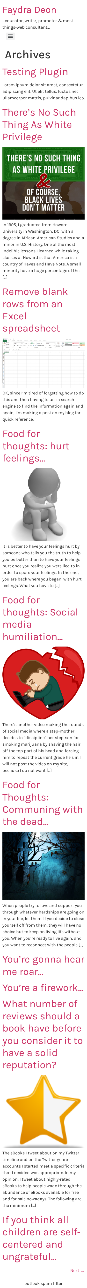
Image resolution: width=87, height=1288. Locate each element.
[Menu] (10, 36)
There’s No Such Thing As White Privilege (39, 124)
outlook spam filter (43, 1283)
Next (77, 1270)
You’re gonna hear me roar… (43, 965)
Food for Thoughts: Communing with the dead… (42, 803)
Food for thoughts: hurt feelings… (35, 445)
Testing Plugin (35, 72)
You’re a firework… (43, 987)
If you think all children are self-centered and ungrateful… (41, 1238)
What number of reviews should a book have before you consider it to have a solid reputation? (42, 1034)
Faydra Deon (29, 9)
